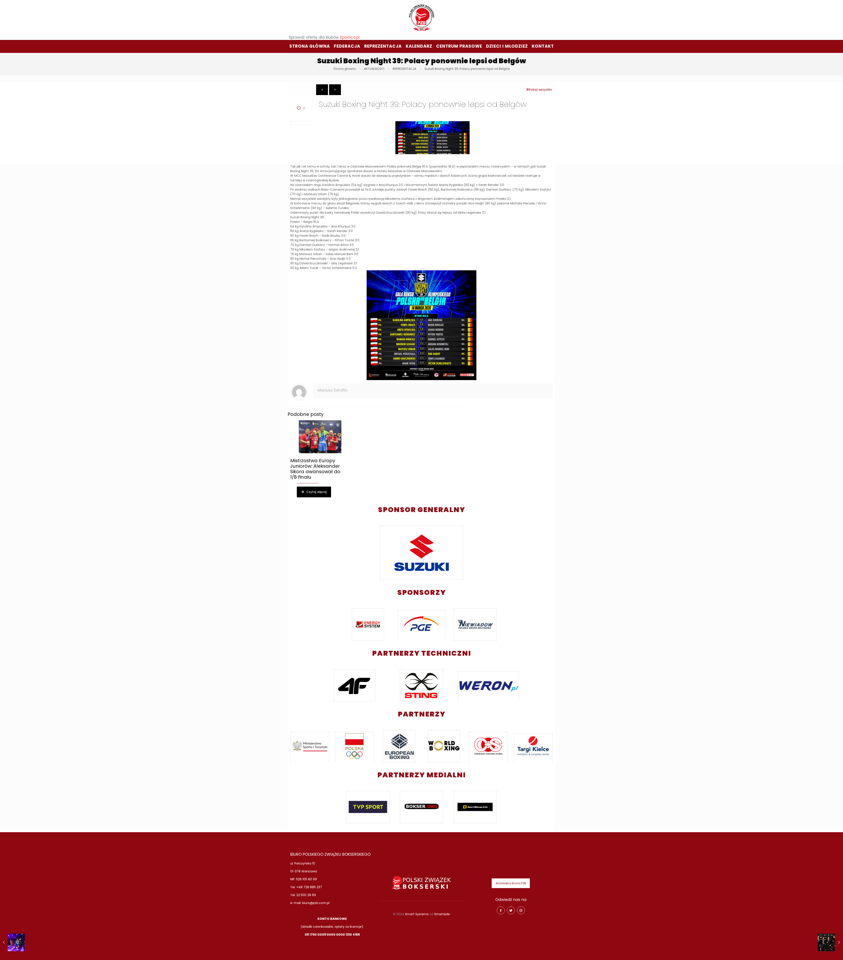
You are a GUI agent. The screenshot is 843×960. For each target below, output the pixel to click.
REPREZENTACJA (404, 69)
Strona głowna (344, 69)
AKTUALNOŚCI (374, 69)
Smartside (442, 914)
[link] (422, 552)
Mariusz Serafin (333, 390)
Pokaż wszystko (540, 89)
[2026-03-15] (830, 942)
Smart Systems (417, 914)
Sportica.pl (350, 37)
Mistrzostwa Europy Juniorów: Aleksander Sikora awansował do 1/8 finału (315, 468)
